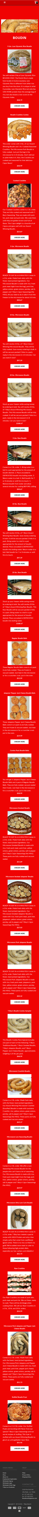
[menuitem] (10, 1473)
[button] (5, 2)
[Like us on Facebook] (19, 1511)
